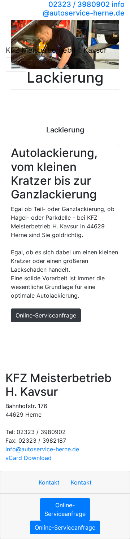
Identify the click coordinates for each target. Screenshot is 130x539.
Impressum (70, 332)
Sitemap (102, 332)
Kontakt (39, 332)
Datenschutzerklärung (39, 346)
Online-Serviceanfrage (46, 315)
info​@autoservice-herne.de (42, 449)
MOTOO (85, 346)
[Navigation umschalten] (16, 64)
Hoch (16, 332)
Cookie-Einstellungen (38, 361)
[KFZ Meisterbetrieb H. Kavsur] (35, 23)
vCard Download (28, 457)
